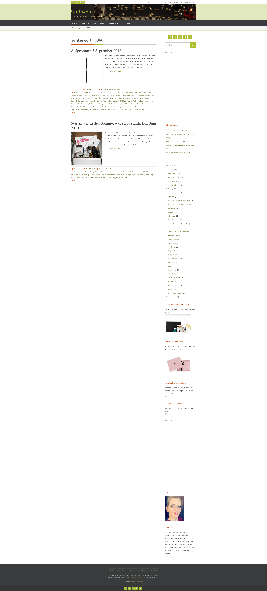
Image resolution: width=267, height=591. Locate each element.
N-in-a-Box (78, 89)
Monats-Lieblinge (173, 185)
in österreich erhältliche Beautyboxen (128, 172)
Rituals (73, 107)
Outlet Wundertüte (174, 278)
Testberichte (178, 2)
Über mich (157, 2)
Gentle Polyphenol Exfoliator (105, 172)
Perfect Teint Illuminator (79, 104)
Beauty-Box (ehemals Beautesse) (178, 201)
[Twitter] (75, 2)
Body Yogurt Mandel (145, 92)
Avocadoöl (104, 92)
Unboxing (188, 2)
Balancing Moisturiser (116, 92)
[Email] (83, 2)
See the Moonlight (90, 178)
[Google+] (78, 2)
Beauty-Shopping (173, 177)
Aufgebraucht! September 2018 (96, 50)
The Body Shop (94, 110)
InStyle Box (171, 251)
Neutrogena (89, 101)
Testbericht (84, 110)
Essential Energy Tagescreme (81, 98)
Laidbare (129, 98)
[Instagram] (72, 2)
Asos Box (170, 197)
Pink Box (170, 281)
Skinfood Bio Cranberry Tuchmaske (116, 107)
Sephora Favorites (173, 285)
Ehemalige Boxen (173, 220)
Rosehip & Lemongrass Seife (87, 107)
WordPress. (140, 582)
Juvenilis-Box (172, 255)
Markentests (171, 181)
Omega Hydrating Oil (101, 101)
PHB (90, 104)
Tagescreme (75, 110)
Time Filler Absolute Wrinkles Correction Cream (128, 110)
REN (82, 178)
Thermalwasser (105, 110)
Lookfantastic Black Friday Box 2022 (178, 152)
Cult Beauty (171, 216)
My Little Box (171, 270)
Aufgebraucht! (106, 89)
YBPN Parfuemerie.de (174, 293)
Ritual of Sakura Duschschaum (141, 104)
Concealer (111, 95)
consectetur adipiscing (133, 577)
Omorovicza (113, 101)
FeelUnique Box (172, 235)
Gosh (106, 98)
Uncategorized (171, 297)
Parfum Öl (120, 175)
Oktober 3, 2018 (91, 89)
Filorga (100, 98)
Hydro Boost (112, 98)
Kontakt (148, 2)
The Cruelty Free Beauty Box (178, 231)
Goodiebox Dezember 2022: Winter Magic (180, 131)
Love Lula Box (104, 169)
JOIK (119, 98)
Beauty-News (167, 2)
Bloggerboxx (171, 208)
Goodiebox (171, 247)
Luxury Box (171, 262)
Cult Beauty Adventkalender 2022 (177, 141)
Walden (124, 178)
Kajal (123, 98)
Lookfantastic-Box (173, 258)
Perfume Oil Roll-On (137, 175)
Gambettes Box (172, 239)
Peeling (127, 175)
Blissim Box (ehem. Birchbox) (177, 204)
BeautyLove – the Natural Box (178, 224)
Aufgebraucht (95, 92)
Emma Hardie (125, 95)
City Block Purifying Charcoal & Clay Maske (86, 95)
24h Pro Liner (79, 92)
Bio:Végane (133, 92)
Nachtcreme (80, 101)
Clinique (104, 95)
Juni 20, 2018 (90, 169)
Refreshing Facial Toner (122, 104)
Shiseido (101, 107)
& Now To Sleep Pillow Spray (84, 172)
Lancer (135, 98)
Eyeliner (95, 98)
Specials (170, 289)
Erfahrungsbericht (146, 95)
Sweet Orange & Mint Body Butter (109, 178)
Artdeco (87, 92)
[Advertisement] (180, 85)
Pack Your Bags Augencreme (143, 101)
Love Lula (74, 175)
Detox (118, 95)
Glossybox (171, 243)
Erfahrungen (135, 95)
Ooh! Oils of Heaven (125, 101)
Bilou (127, 92)
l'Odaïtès (149, 172)
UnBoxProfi (83, 11)
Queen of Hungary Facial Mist (103, 104)
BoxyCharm (171, 212)
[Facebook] (80, 2)
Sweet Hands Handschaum (139, 107)
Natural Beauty (84, 175)
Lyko (169, 266)
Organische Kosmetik (108, 175)
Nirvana (133, 582)
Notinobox (171, 274)
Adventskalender (173, 193)
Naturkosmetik (95, 175)
